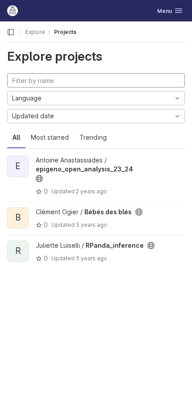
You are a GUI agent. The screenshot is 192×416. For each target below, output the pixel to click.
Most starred (50, 137)
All (16, 137)
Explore (35, 32)
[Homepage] (12, 11)
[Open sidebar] (11, 32)
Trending (93, 137)
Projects (65, 32)
